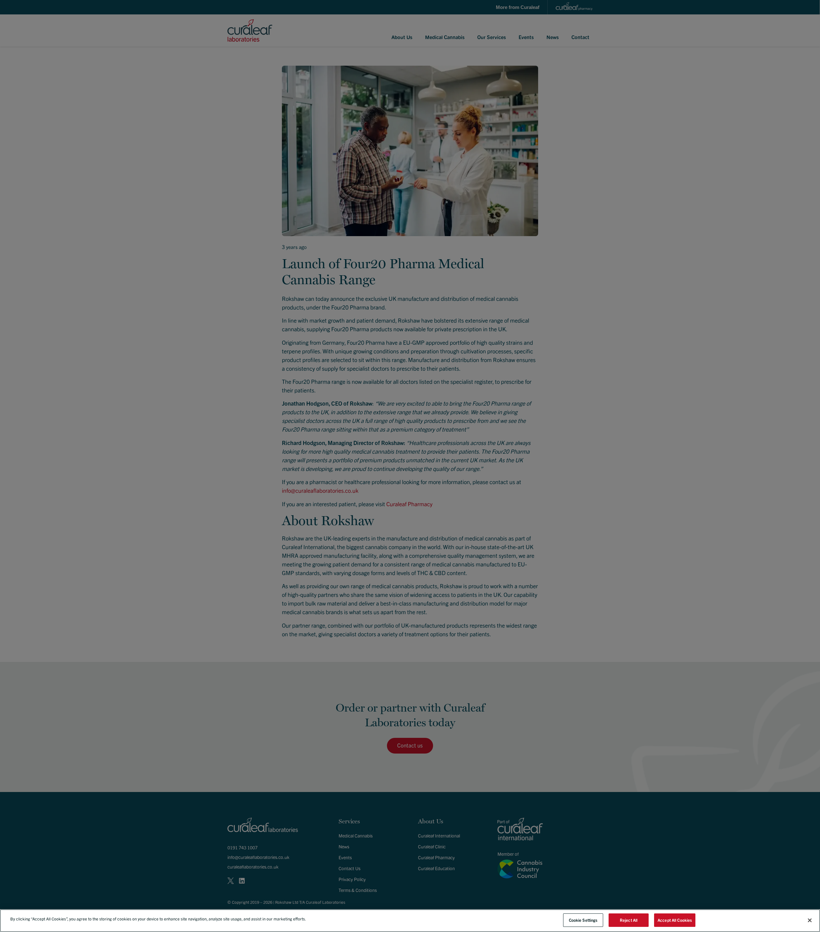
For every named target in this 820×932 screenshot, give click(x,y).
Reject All (628, 920)
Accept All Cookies (675, 920)
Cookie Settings (583, 920)
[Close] (810, 920)
